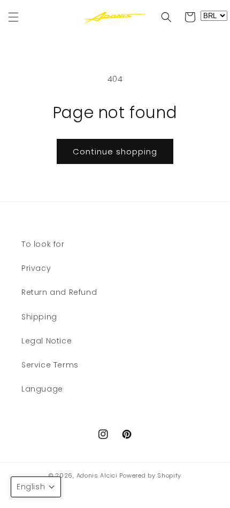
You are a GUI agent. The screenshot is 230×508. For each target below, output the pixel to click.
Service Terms (50, 364)
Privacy (36, 268)
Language (42, 389)
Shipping (39, 316)
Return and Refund (59, 292)
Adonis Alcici (97, 475)
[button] (13, 17)
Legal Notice (46, 340)
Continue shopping (115, 151)
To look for (43, 244)
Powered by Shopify (150, 475)
